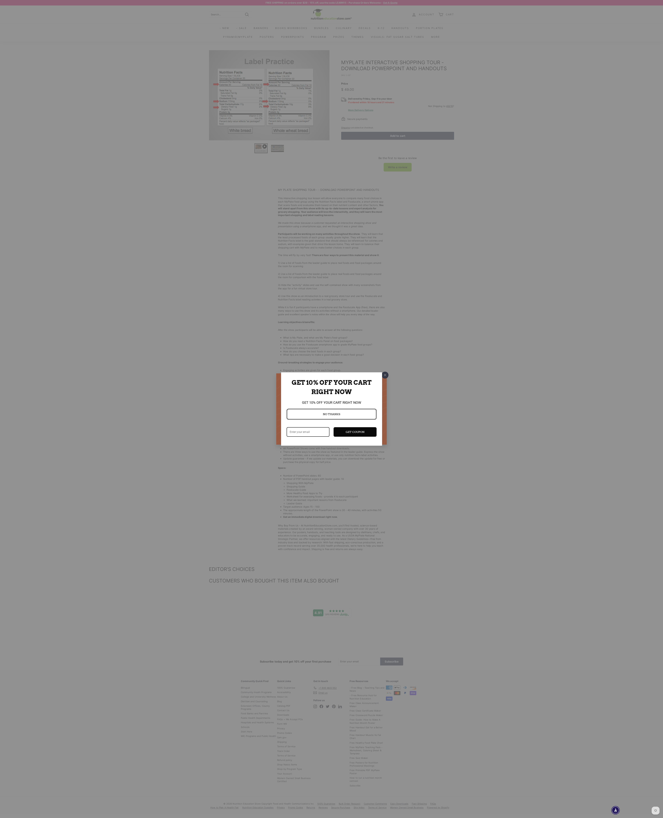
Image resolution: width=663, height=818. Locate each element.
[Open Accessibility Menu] (615, 810)
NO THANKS (331, 414)
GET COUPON (355, 432)
